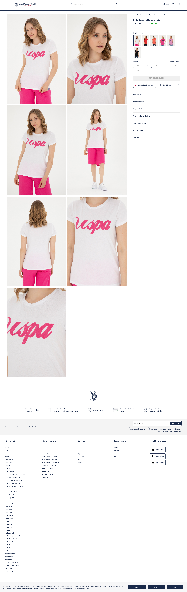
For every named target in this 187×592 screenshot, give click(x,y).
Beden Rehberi (175, 62)
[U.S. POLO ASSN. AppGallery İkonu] (166, 462)
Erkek (6, 454)
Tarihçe (80, 451)
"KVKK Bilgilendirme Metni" (165, 432)
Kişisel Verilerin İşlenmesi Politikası (51, 463)
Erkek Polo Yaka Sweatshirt (12, 477)
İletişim (43, 448)
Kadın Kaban (9, 527)
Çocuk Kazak (9, 557)
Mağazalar (80, 454)
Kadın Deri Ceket (10, 533)
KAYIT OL (175, 423)
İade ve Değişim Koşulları (49, 466)
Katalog (80, 463)
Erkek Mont (8, 507)
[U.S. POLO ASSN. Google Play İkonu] (166, 456)
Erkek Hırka (8, 489)
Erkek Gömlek (9, 466)
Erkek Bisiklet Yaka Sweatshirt (13, 480)
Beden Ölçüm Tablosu (48, 468)
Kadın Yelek (8, 530)
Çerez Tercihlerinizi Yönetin (49, 457)
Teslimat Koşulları (46, 471)
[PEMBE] (162, 40)
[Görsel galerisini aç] (36, 59)
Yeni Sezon (8, 448)
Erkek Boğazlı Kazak (11, 498)
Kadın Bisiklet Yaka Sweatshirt (13, 539)
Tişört (150, 15)
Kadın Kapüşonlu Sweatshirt (13, 536)
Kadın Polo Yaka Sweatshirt (12, 542)
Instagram (116, 450)
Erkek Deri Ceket (10, 515)
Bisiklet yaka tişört (160, 15)
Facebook (116, 447)
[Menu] (8, 4)
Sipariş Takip (45, 451)
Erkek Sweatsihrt (9, 471)
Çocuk (7, 457)
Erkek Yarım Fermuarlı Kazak (13, 504)
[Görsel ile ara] (117, 4)
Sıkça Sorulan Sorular (48, 474)
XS (138, 66)
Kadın (141, 15)
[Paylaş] (178, 85)
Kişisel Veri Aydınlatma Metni (50, 460)
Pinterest (116, 456)
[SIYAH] (137, 52)
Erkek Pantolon (9, 468)
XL (176, 66)
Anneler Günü (9, 568)
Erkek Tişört (8, 463)
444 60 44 (45, 477)
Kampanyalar (9, 460)
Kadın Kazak (8, 548)
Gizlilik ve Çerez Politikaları (49, 454)
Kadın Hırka (8, 551)
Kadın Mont (8, 524)
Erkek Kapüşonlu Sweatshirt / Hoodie (15, 474)
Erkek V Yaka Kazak (10, 495)
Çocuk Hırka (8, 560)
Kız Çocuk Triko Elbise (11, 562)
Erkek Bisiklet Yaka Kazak (12, 492)
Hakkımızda (81, 448)
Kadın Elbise (9, 518)
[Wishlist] (173, 4)
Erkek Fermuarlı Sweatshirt (12, 483)
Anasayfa (135, 15)
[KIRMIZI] (145, 40)
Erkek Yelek (8, 510)
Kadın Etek (8, 521)
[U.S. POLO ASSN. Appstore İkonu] (166, 449)
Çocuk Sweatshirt (10, 554)
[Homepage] (25, 4)
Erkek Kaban (8, 513)
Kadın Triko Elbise (10, 545)
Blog (79, 460)
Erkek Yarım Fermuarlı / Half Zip (14, 486)
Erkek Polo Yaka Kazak (11, 501)
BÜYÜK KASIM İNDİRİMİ (12, 565)
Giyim (146, 15)
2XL (137, 70)
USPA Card (81, 457)
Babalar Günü (9, 571)
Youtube (116, 459)
